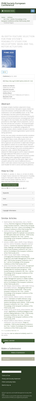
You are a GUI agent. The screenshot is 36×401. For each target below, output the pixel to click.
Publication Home (8, 11)
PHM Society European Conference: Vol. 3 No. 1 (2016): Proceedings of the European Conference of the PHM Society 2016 (19, 237)
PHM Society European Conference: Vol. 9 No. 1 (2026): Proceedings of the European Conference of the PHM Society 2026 (18, 326)
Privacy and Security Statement (11, 379)
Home (3, 17)
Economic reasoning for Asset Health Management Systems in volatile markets (18, 277)
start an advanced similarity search (20, 333)
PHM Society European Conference (13, 4)
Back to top (5, 385)
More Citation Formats (10, 185)
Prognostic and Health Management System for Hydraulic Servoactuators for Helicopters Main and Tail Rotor (19, 233)
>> (18, 330)
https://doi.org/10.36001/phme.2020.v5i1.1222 (19, 81)
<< (2, 330)
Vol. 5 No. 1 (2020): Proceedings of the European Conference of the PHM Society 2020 (15, 20)
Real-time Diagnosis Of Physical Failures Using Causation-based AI (18, 224)
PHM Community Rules (9, 382)
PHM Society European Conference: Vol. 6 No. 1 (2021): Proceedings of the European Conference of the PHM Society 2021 (19, 227)
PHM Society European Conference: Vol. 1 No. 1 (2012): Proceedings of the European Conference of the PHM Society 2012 (18, 282)
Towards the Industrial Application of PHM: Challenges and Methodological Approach (18, 246)
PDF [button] (5, 72)
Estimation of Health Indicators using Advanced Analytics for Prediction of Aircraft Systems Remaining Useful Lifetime (17, 300)
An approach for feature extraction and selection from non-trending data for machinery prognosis (19, 267)
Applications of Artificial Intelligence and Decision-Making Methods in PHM (18, 312)
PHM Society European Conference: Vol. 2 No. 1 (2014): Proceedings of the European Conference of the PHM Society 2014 (18, 251)
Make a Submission (18, 353)
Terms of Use (6, 375)
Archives (10, 17)
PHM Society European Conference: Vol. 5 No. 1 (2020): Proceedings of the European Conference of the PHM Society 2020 (18, 292)
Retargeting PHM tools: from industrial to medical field (18, 288)
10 (15, 330)
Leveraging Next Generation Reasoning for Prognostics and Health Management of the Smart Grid (19, 258)
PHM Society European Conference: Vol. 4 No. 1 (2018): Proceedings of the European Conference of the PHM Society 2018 (18, 316)
